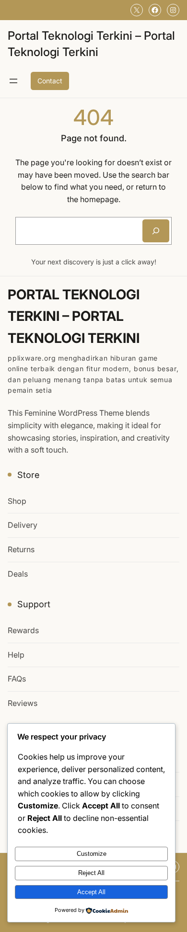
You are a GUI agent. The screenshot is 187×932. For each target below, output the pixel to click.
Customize (91, 853)
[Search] (155, 230)
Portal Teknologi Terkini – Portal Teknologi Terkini (74, 316)
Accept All (91, 892)
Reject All (91, 872)
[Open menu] (13, 81)
